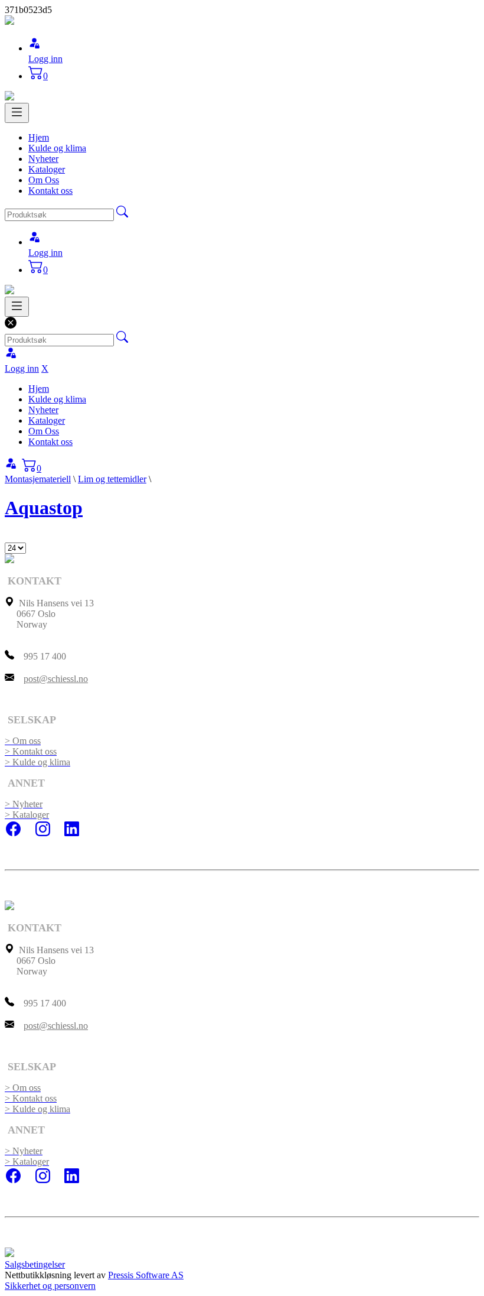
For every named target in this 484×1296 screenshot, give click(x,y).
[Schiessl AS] (9, 22)
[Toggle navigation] (17, 113)
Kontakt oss (50, 191)
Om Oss (43, 180)
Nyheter (43, 159)
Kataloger (46, 169)
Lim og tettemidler (112, 479)
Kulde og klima (57, 148)
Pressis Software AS (146, 1275)
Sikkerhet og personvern (50, 1286)
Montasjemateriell (38, 479)
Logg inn (45, 59)
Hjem (38, 137)
